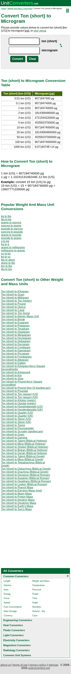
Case (34, 615)
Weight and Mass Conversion (20, 8)
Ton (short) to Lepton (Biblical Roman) (24, 484)
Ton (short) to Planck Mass (17, 487)
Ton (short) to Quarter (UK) (17, 415)
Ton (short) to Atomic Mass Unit (20, 316)
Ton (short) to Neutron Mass (18, 499)
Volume (7, 585)
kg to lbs (6, 216)
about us (5, 664)
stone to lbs (8, 262)
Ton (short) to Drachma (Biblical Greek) (24, 471)
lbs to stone (8, 259)
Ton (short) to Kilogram (15, 291)
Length (7, 581)
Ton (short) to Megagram (16, 335)
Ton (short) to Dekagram (15, 341)
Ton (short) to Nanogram (16, 350)
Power (35, 594)
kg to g (5, 244)
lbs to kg (6, 219)
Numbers (36, 607)
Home (3, 8)
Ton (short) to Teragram (15, 328)
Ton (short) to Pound (13, 303)
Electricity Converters (16, 640)
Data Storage (10, 611)
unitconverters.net (39, 668)
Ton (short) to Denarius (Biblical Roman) (25, 475)
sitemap (53, 664)
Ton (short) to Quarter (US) (17, 412)
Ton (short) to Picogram (15, 353)
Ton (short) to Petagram (15, 325)
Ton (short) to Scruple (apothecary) (22, 431)
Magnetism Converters (17, 645)
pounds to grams (11, 238)
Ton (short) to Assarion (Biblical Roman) (25, 478)
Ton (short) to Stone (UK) (16, 422)
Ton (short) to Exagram (15, 322)
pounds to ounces (12, 228)
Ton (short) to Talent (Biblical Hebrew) (24, 440)
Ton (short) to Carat (12, 310)
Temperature (38, 585)
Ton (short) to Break (13, 319)
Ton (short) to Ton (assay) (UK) (19, 397)
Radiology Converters (16, 650)
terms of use (20, 664)
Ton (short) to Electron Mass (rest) (21, 490)
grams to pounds (11, 234)
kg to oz (6, 256)
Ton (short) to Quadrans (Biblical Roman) (26, 481)
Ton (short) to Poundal (14, 391)
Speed (7, 602)
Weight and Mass (41, 581)
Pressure (36, 589)
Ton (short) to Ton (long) (15, 313)
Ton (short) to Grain (12, 434)
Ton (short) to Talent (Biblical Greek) (23, 456)
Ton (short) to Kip (11, 375)
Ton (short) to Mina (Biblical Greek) (22, 459)
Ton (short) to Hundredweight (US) (22, 406)
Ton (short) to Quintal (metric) (18, 403)
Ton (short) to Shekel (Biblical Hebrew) (24, 447)
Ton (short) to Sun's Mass (16, 509)
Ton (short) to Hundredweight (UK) (22, 409)
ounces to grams (11, 225)
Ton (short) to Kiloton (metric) (18, 400)
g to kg (5, 241)
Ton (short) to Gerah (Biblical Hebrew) (24, 453)
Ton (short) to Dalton (13, 363)
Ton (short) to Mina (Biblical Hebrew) (23, 443)
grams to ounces (11, 222)
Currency (8, 615)
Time (34, 598)
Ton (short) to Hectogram (16, 338)
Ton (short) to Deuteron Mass (18, 503)
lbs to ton (6, 269)
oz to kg (6, 253)
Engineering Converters (17, 620)
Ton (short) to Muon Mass (16, 493)
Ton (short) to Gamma (14, 437)
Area (6, 589)
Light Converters (13, 635)
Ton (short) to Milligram (15, 297)
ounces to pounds (12, 231)
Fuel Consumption (13, 607)
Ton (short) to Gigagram (15, 331)
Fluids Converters (14, 630)
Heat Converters (13, 625)
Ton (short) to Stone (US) (16, 419)
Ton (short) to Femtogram (16, 356)
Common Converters (15, 576)
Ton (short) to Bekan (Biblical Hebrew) (24, 450)
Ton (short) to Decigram (15, 344)
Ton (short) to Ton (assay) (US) (19, 394)
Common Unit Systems (17, 655)
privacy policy (38, 664)
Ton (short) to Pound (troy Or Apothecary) (26, 387)
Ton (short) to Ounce (13, 307)
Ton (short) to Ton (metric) (16, 300)
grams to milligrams (13, 247)
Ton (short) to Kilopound (15, 372)
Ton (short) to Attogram (14, 359)
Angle (35, 602)
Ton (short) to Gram (12, 294)
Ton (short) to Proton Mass (17, 496)
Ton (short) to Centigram (15, 347)
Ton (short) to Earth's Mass (17, 506)
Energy (7, 594)
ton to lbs (6, 266)
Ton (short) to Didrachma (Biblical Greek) (26, 468)
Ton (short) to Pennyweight (17, 428)
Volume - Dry (38, 611)
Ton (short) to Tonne (13, 425)
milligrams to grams (13, 250)
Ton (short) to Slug (12, 378)
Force (6, 598)
